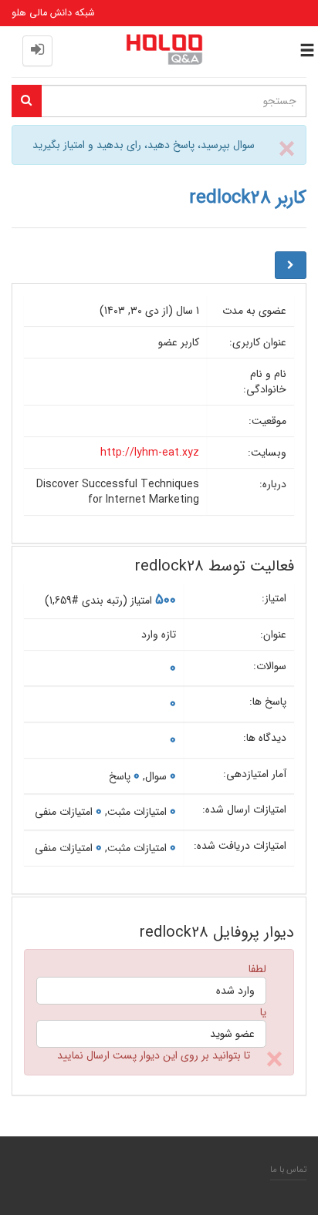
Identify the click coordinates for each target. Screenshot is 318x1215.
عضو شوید (232, 1033)
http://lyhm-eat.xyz (149, 452)
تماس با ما (288, 1169)
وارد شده (235, 990)
